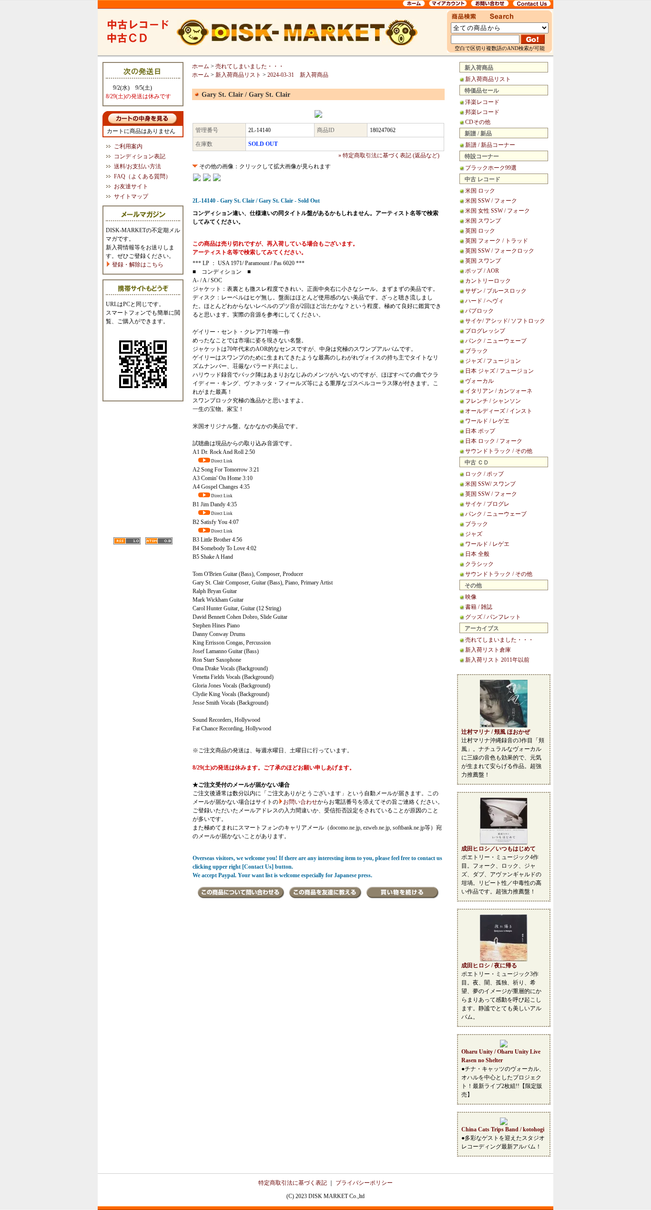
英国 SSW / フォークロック (499, 250)
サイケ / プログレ (487, 504)
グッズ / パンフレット (493, 617)
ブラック (476, 351)
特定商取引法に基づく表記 (292, 1182)
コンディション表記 (139, 156)
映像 (471, 597)
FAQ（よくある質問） (142, 176)
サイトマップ (131, 196)
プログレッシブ (485, 331)
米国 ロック (480, 190)
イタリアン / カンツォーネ (498, 391)
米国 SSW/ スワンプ (490, 484)
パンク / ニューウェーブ (496, 341)
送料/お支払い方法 (137, 166)
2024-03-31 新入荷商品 (297, 75)
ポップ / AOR (482, 270)
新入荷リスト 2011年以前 (497, 659)
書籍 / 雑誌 (478, 607)
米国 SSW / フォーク (491, 200)
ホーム (200, 66)
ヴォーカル (479, 381)
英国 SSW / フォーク (491, 494)
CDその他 (477, 122)
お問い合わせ (300, 802)
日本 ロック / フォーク (493, 441)
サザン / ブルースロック (496, 290)
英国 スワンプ (483, 260)
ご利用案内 (128, 146)
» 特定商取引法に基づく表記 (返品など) (388, 155)
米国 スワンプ (483, 220)
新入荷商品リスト (488, 79)
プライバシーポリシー (364, 1182)
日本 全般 (477, 554)
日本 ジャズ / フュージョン (499, 371)
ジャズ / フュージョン (493, 361)
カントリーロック (488, 280)
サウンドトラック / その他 (498, 451)
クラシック (479, 564)
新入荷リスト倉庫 (488, 649)
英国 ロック (480, 230)
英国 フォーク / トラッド (496, 240)
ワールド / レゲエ (487, 421)
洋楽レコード (482, 102)
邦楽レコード (482, 112)
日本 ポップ (480, 431)
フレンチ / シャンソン (493, 401)
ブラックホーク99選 (491, 167)
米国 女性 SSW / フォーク (497, 210)
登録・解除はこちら (137, 264)
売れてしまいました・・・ (499, 639)
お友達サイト (131, 186)
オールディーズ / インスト (498, 411)
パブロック (479, 311)
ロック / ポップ (484, 474)
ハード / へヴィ (484, 300)
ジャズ (473, 534)
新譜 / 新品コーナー (490, 145)
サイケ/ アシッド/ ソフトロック (505, 321)
